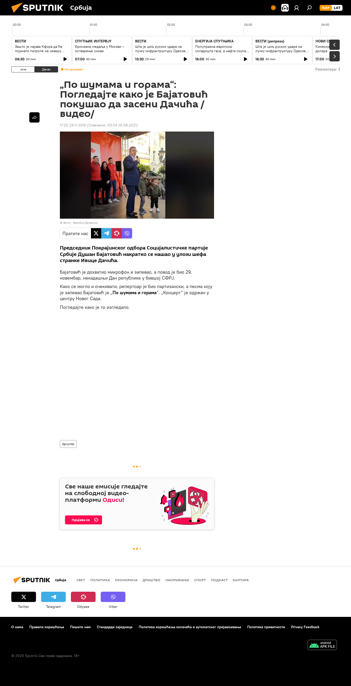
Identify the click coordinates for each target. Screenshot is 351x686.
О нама (17, 627)
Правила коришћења (46, 627)
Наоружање (177, 580)
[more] (34, 117)
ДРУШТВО (151, 580)
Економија (126, 580)
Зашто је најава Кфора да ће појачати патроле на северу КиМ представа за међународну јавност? (41, 53)
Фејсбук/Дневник (85, 223)
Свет (81, 580)
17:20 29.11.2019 (73, 125)
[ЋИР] (326, 8)
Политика (100, 580)
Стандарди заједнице (115, 627)
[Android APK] (322, 645)
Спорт (200, 580)
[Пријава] (296, 8)
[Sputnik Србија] (39, 14)
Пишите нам (80, 627)
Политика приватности (266, 627)
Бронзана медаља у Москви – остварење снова (99, 48)
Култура (241, 580)
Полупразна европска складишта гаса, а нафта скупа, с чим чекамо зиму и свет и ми (221, 51)
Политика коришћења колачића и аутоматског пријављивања (190, 627)
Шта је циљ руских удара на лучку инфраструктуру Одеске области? (160, 51)
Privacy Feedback (305, 627)
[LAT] (337, 8)
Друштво (68, 444)
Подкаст (219, 580)
